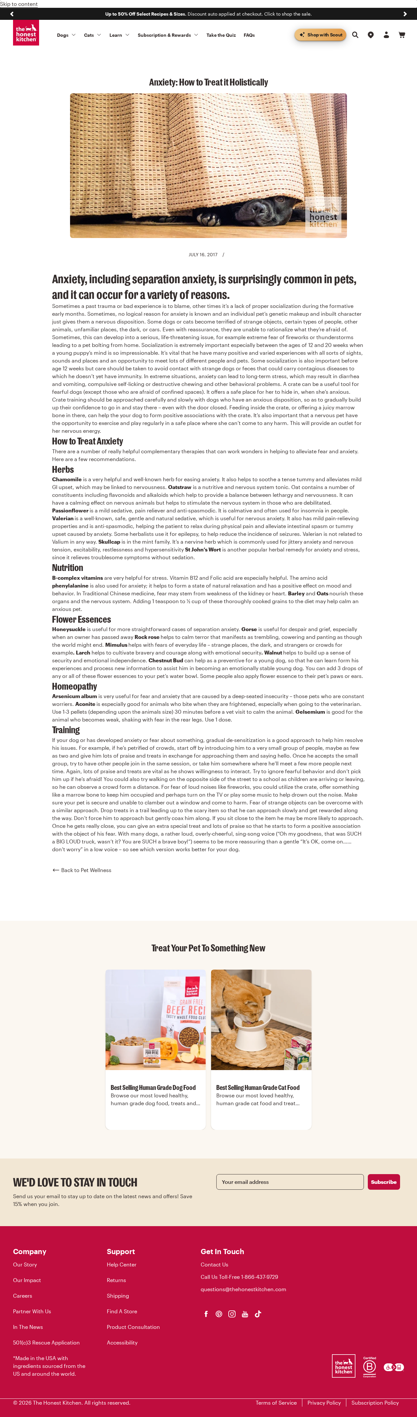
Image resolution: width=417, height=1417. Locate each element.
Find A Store (122, 1311)
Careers (22, 1295)
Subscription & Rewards (164, 35)
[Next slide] (405, 14)
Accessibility (122, 1342)
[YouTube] (245, 1314)
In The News (28, 1327)
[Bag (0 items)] (402, 35)
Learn (115, 35)
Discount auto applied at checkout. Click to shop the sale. (208, 14)
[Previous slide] (12, 14)
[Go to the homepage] (26, 33)
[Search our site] (355, 35)
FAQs (249, 35)
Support (121, 1251)
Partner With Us (32, 1311)
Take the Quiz (221, 35)
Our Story (25, 1264)
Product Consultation (133, 1327)
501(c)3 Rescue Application (46, 1342)
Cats (89, 35)
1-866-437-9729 (259, 1277)
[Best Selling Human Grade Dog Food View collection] (156, 1020)
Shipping (118, 1295)
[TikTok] (258, 1314)
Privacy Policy (324, 1402)
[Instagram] (232, 1314)
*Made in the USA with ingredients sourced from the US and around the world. (49, 1366)
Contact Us (214, 1264)
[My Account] (386, 35)
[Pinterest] (219, 1314)
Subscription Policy (375, 1402)
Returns (116, 1280)
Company (29, 1251)
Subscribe (384, 1182)
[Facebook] (206, 1314)
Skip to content (19, 4)
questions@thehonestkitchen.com (243, 1289)
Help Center (122, 1264)
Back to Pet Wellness (86, 870)
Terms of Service (276, 1402)
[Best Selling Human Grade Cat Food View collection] (261, 1020)
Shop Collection (156, 1129)
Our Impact (27, 1280)
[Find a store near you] (371, 35)
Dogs (62, 35)
